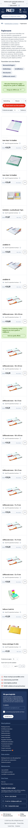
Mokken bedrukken (5, 737)
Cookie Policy (11, 826)
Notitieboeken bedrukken (7, 741)
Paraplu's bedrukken (6, 748)
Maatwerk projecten (6, 762)
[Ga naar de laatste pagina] (23, 666)
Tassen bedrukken (5, 731)
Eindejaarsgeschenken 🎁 (7, 750)
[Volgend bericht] (27, 4)
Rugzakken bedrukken (6, 739)
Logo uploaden (4, 770)
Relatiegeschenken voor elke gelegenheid (11, 758)
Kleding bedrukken (5, 733)
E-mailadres (6, 705)
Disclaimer (17, 826)
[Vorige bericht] (1, 4)
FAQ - (12, 806)
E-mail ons (13, 801)
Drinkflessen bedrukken (6, 729)
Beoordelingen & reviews (7, 784)
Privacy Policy (20, 823)
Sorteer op (23, 110)
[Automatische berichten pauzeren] (19, 5)
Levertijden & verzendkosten (8, 774)
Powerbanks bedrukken (7, 744)
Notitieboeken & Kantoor (11, 23)
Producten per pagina (7, 110)
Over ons (3, 781)
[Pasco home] (2, 24)
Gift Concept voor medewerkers (8, 760)
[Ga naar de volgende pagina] (20, 666)
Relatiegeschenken (5, 726)
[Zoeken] (25, 16)
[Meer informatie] (20, 143)
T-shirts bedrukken (5, 746)
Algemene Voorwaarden (10, 823)
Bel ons (10, 796)
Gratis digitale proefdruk (7, 772)
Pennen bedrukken (5, 735)
